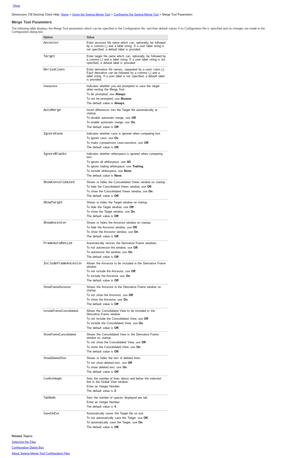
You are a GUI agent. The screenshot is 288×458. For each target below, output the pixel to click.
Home (65, 14)
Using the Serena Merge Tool (91, 14)
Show (16, 5)
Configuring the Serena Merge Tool (136, 14)
